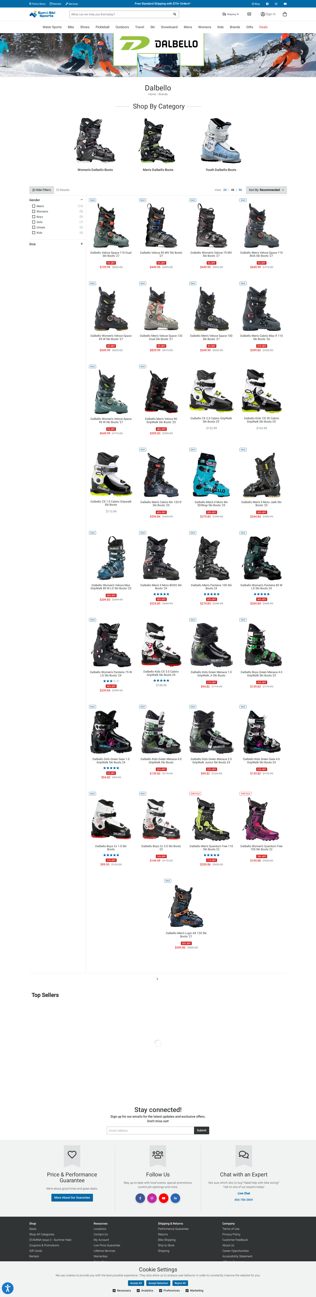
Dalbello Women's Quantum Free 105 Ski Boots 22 (261, 848)
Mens (188, 27)
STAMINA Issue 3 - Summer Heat (50, 1240)
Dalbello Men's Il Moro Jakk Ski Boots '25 (261, 504)
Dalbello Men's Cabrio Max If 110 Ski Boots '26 (261, 337)
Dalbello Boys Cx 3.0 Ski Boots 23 (161, 848)
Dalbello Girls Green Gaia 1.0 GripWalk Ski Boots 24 (111, 760)
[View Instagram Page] (276, 3)
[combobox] (124, 14)
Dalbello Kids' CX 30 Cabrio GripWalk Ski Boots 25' (261, 420)
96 (240, 190)
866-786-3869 (244, 1199)
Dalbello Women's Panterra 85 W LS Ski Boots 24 (261, 587)
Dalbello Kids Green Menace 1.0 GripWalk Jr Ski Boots (211, 674)
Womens (204, 27)
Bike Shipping (167, 1240)
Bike (71, 27)
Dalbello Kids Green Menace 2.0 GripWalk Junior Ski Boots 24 (211, 760)
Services (73, 3)
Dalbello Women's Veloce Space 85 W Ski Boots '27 (111, 337)
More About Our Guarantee (72, 1197)
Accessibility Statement (237, 1256)
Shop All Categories (41, 1234)
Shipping (163, 1251)
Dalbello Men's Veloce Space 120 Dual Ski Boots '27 (161, 337)
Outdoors (122, 27)
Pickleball (102, 27)
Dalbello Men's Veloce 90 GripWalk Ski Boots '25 (161, 420)
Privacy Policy (231, 1234)
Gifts (249, 27)
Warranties (101, 1256)
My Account (101, 1240)
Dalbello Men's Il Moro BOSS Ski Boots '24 (161, 587)
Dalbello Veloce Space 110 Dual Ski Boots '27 (110, 254)
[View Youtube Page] (285, 3)
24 (225, 190)
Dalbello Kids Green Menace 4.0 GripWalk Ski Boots (161, 760)
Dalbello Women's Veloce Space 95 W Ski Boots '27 (111, 420)
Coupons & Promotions (44, 1245)
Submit (201, 1130)
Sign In (270, 14)
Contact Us (101, 1234)
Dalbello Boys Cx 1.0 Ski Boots (111, 848)
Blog (257, 3)
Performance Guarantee (173, 1229)
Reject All (180, 1283)
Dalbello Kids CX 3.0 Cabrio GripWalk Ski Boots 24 (161, 673)
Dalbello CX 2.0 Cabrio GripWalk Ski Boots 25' (211, 420)
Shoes (84, 27)
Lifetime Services (104, 1251)
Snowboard (169, 27)
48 (232, 190)
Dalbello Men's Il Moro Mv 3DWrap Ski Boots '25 (211, 504)
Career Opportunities (235, 1251)
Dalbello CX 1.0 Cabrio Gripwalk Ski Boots (111, 503)
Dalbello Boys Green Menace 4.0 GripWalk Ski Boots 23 (261, 674)
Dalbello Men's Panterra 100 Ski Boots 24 (211, 587)
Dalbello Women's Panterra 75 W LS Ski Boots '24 (111, 674)
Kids (220, 27)
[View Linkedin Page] (175, 1198)
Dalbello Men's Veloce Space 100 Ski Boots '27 (211, 337)
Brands (235, 27)
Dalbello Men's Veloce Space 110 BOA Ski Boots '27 (261, 254)
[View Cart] (285, 14)
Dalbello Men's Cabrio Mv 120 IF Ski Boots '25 (161, 504)
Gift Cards (35, 1251)
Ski (152, 27)
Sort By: (264, 190)
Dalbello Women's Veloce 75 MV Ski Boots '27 (211, 254)
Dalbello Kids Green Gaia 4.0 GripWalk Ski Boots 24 (261, 760)
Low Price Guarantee (107, 1245)
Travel (139, 27)
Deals (263, 27)
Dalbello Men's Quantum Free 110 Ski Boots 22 (211, 848)
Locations (100, 1229)
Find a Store (38, 3)
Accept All (136, 1283)
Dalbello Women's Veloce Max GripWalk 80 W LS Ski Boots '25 (111, 587)
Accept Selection (158, 1283)
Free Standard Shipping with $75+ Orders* (162, 3)
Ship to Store (166, 1245)
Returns (163, 1234)
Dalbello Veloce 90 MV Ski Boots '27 (161, 254)
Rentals (56, 3)
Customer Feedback (235, 1240)
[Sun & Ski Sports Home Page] (42, 14)
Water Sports (52, 27)
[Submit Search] (175, 14)
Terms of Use (230, 1229)
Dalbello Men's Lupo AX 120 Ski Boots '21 (186, 935)
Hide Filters (43, 190)
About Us (228, 1245)
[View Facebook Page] (267, 3)
